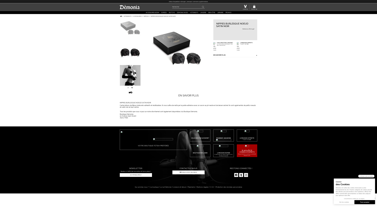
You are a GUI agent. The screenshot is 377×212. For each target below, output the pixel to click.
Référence (245, 29)
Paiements (191, 187)
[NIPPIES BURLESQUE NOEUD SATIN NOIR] (176, 53)
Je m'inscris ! (136, 175)
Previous (128, 87)
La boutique (154, 187)
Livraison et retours (179, 187)
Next (132, 87)
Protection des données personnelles (229, 187)
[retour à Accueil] (121, 16)
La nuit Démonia (165, 187)
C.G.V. (212, 187)
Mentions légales (203, 187)
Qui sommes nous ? (142, 187)
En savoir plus (219, 55)
